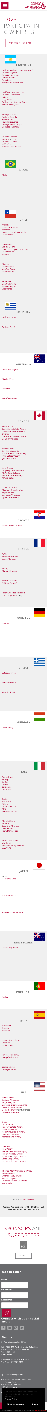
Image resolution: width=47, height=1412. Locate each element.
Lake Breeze (7, 468)
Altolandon (6, 1025)
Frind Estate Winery (11, 455)
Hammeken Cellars (10, 1040)
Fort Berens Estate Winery (14, 453)
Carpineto (6, 786)
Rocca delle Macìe (10, 840)
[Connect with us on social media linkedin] (9, 1328)
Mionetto (6, 823)
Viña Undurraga (9, 283)
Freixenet (6, 1030)
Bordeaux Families (10, 556)
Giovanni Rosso (9, 806)
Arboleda (6, 229)
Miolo (4, 175)
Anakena (5, 224)
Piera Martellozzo (10, 830)
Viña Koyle (6, 254)
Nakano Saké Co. (9, 895)
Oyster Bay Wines (10, 947)
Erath (4, 1122)
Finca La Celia (18, 92)
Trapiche (6, 139)
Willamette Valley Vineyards (14, 1180)
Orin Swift (6, 1146)
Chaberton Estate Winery (13, 431)
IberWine (6, 1042)
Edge (15, 1156)
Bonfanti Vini (7, 777)
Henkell (5, 623)
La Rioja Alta (7, 1045)
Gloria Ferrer (7, 1124)
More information (15, 1404)
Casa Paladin (7, 828)
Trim (21, 1156)
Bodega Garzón (9, 327)
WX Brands (7, 1183)
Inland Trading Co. (10, 369)
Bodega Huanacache (11, 94)
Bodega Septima (9, 136)
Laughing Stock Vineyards (13, 470)
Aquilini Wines (8, 1097)
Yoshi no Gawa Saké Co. (12, 912)
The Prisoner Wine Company (15, 1151)
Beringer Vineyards (10, 1100)
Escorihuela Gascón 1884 (13, 82)
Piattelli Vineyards (10, 121)
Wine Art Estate (9, 692)
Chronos (5, 433)
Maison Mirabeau (9, 571)
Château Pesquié (9, 583)
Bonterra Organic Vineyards (14, 1104)
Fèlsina (5, 804)
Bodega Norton (9, 114)
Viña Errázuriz (8, 251)
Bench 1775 (7, 426)
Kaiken (5, 97)
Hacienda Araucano (10, 227)
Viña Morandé (8, 266)
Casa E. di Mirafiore (10, 826)
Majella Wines (8, 379)
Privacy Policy (11, 1399)
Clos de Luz (7, 244)
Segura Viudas (8, 1067)
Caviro (5, 799)
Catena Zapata (8, 77)
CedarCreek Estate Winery (14, 429)
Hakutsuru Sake (9, 878)
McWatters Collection (11, 473)
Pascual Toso (8, 119)
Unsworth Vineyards (11, 495)
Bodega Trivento (9, 141)
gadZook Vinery (9, 458)
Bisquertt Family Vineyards (14, 232)
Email (4, 1279)
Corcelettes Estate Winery (14, 436)
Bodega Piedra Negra (12, 124)
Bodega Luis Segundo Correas (15, 102)
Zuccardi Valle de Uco (11, 146)
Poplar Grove (8, 492)
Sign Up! (6, 1313)
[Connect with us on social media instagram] (16, 1328)
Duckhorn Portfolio (10, 1112)
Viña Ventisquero (9, 286)
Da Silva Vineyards (10, 438)
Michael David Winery (11, 1136)
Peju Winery (7, 1148)
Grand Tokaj (7, 727)
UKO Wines (7, 144)
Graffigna (6, 92)
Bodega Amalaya (9, 70)
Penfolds (6, 388)
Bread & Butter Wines (12, 1107)
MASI (4, 808)
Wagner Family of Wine (12, 1175)
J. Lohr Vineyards (9, 1129)
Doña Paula (7, 80)
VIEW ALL (23, 1255)
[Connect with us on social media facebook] (3, 1328)
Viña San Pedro (8, 269)
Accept (35, 1404)
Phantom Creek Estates (12, 490)
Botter (5, 782)
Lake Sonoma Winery (11, 1134)
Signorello (6, 1156)
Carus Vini (6, 789)
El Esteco (16, 139)
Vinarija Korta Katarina (12, 525)
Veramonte (7, 288)
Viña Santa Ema (9, 271)
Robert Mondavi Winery (12, 1153)
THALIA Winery (9, 682)
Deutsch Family (9, 1109)
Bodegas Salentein (10, 126)
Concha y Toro (8, 246)
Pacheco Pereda (9, 117)
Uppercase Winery (10, 497)
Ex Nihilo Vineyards (10, 451)
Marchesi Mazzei (9, 811)
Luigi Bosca (7, 99)
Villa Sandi (6, 843)
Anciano (5, 1028)
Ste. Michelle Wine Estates (14, 1161)
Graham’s (6, 997)
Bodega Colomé (26, 70)
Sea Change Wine (9, 595)
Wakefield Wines (9, 398)
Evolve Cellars (8, 448)
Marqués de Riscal (10, 1057)
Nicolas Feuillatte (9, 580)
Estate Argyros (9, 673)
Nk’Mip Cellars (8, 477)
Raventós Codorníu (10, 1054)
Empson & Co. (8, 801)
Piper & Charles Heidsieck (13, 592)
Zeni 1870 (6, 848)
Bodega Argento (9, 72)
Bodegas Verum (9, 1069)
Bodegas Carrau (9, 317)
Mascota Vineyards (10, 104)
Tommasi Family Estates (13, 845)
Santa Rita (6, 281)
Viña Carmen (7, 234)
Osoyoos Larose (9, 487)
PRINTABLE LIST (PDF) (20, 43)
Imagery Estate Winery (12, 1126)
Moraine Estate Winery (12, 475)
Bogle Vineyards (9, 1102)
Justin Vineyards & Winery (13, 1131)
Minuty (5, 568)
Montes (5, 264)
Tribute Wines (8, 1173)
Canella (5, 784)
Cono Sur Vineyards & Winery (15, 249)
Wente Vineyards (9, 1178)
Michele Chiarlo (8, 821)
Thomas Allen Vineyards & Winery (17, 1170)
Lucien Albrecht (9, 559)
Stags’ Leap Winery (10, 1158)
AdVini (4, 554)
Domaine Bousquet (10, 75)
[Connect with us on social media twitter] (22, 1328)
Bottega (5, 779)
